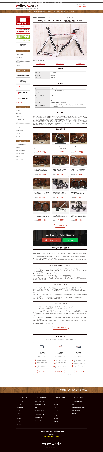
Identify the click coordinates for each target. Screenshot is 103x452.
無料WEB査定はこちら (51, 240)
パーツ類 (18, 136)
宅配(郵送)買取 (19, 60)
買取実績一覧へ (60, 64)
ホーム (30, 11)
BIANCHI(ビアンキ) (39, 401)
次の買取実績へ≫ (80, 64)
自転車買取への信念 (59, 327)
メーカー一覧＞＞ (20, 102)
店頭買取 (18, 62)
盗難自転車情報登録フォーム (78, 407)
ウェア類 (18, 133)
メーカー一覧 (38, 420)
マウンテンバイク (20, 119)
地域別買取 (19, 424)
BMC (36, 407)
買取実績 (63, 11)
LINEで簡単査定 (69, 240)
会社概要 (18, 156)
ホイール (18, 127)
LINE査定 (19, 418)
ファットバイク (19, 122)
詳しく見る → (42, 371)
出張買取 (18, 65)
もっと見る (59, 225)
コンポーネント (19, 130)
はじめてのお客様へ (20, 54)
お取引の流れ (56, 11)
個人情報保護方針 (20, 153)
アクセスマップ (19, 159)
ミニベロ (18, 110)
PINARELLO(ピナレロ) (40, 404)
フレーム (18, 124)
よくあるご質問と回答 (21, 144)
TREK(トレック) (38, 417)
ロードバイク (19, 113)
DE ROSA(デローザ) (39, 410)
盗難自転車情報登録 (20, 150)
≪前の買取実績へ (40, 64)
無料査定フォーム (20, 415)
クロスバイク (19, 116)
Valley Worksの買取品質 (39, 11)
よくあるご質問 (70, 11)
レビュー (49, 11)
